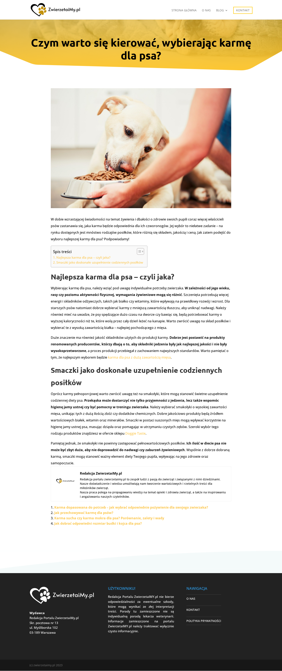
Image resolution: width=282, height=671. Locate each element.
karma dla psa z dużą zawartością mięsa (139, 357)
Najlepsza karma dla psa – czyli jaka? (83, 257)
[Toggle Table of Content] (138, 251)
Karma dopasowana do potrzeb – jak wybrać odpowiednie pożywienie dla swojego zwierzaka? (131, 507)
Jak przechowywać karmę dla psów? (83, 512)
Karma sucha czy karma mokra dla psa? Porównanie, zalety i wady (109, 518)
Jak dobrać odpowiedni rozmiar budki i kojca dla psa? (98, 523)
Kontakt (243, 10)
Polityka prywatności (203, 621)
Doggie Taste (135, 433)
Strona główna (184, 10)
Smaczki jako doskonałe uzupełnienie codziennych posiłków (99, 262)
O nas (206, 10)
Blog (220, 10)
